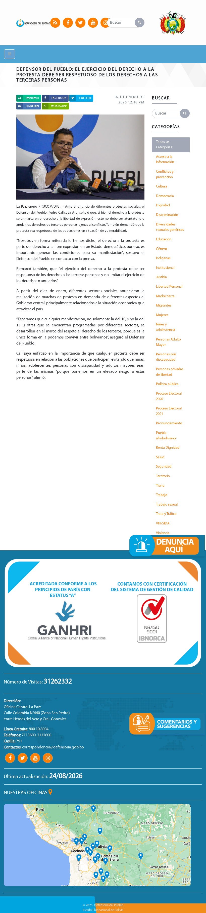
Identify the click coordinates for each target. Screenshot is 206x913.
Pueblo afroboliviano (166, 435)
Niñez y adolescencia (165, 327)
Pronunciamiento (169, 423)
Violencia (162, 533)
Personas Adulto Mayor (168, 342)
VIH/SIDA (163, 523)
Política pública (167, 384)
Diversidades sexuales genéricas (170, 227)
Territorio (163, 476)
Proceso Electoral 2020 (169, 396)
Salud (160, 457)
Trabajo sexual (167, 505)
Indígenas (163, 258)
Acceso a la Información (165, 159)
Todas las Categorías (164, 144)
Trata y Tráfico (166, 514)
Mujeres (162, 315)
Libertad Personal (169, 287)
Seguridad (163, 467)
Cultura (161, 186)
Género (161, 249)
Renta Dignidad (167, 448)
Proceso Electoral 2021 (169, 411)
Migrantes (163, 306)
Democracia (165, 196)
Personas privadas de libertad (169, 372)
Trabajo (161, 495)
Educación (163, 239)
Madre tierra (165, 296)
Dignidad (163, 205)
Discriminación (167, 215)
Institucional (165, 268)
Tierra (160, 486)
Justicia (161, 277)
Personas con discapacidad (166, 357)
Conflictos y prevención (165, 174)
